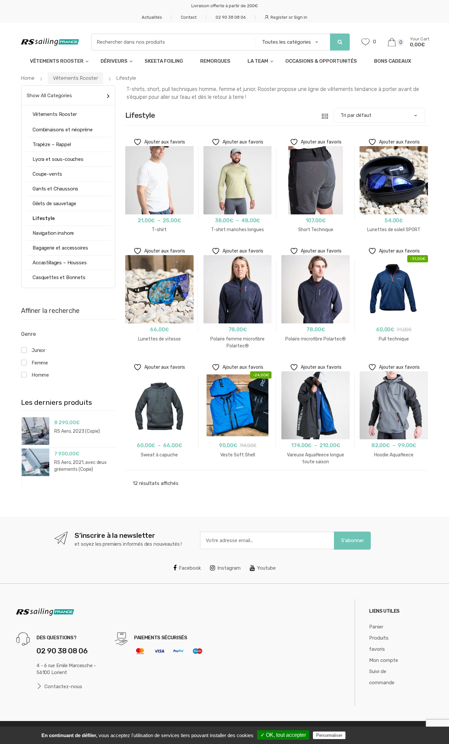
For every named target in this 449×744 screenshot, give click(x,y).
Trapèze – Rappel (52, 144)
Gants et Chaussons (55, 189)
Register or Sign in (289, 17)
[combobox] (171, 42)
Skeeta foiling (164, 61)
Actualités (152, 17)
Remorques (215, 61)
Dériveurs (114, 61)
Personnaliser (329, 735)
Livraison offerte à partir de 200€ (224, 5)
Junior (38, 350)
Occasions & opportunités (321, 61)
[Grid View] (325, 116)
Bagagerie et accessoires (60, 248)
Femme (40, 363)
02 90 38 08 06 (231, 17)
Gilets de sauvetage (54, 204)
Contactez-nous (63, 686)
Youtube (266, 568)
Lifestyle (44, 218)
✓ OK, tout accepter (283, 735)
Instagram (229, 568)
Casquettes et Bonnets (59, 277)
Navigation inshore (53, 233)
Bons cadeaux (392, 61)
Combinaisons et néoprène (62, 130)
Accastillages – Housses (60, 263)
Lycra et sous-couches (58, 159)
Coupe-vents (47, 174)
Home (28, 78)
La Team (258, 61)
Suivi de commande (381, 677)
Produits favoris (379, 643)
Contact (189, 17)
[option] (68, 447)
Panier (376, 627)
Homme (40, 375)
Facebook (190, 568)
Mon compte (383, 660)
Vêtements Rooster (56, 61)
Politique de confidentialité (380, 735)
